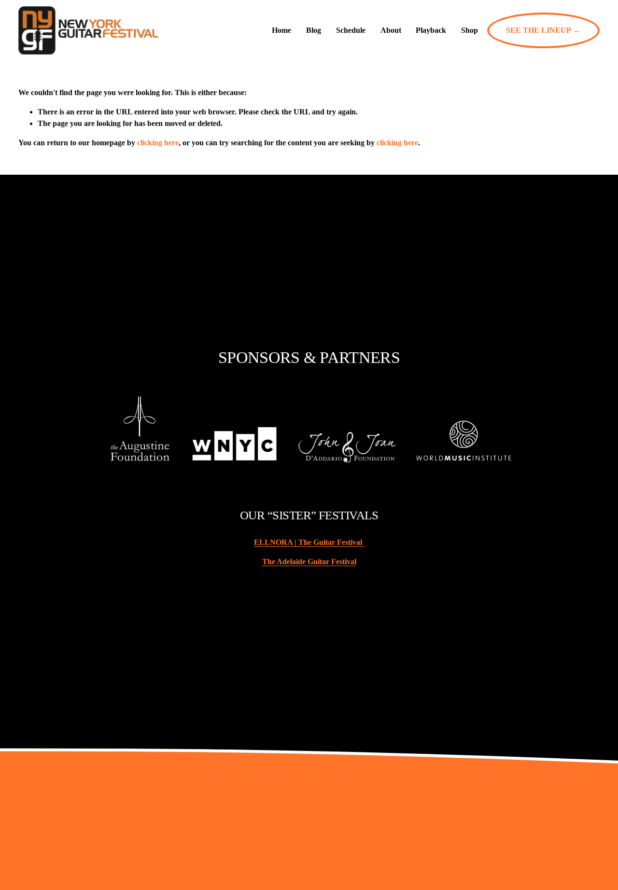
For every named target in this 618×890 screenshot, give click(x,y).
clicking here (158, 143)
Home (281, 30)
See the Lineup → (543, 30)
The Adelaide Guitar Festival (309, 561)
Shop (469, 30)
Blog (313, 30)
